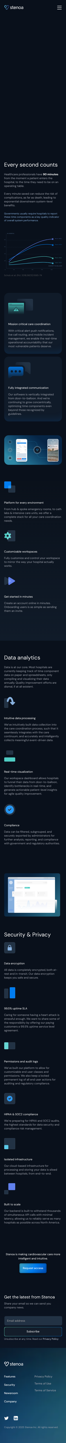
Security (9, 1385)
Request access (33, 1268)
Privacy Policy (50, 1339)
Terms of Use (42, 1383)
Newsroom (11, 1393)
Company (10, 1401)
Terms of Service (45, 1390)
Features (9, 1376)
